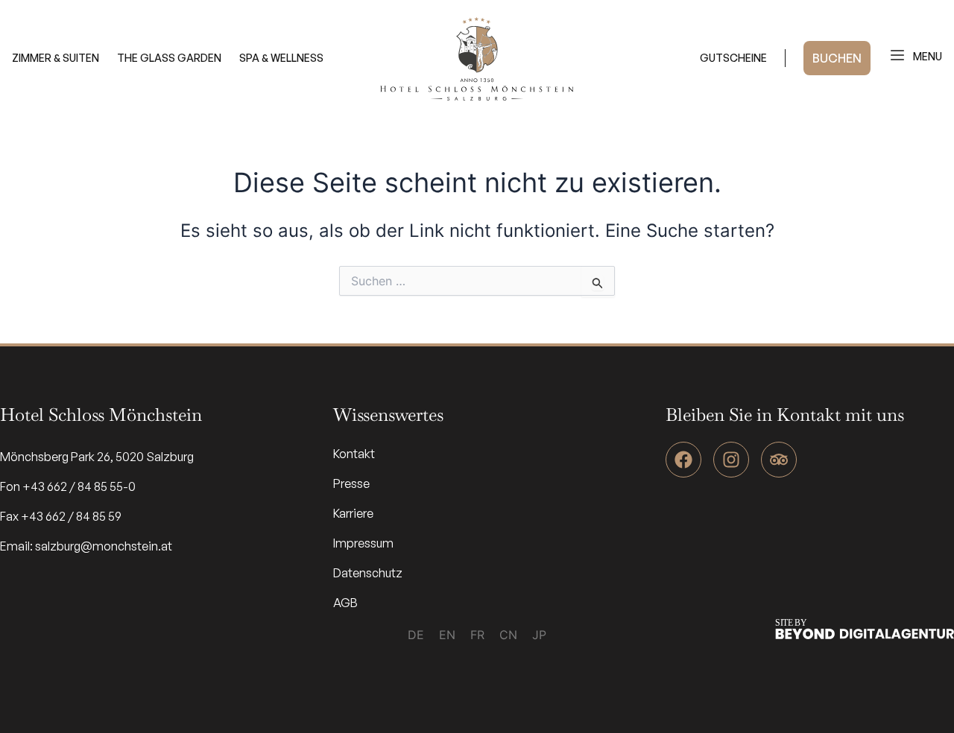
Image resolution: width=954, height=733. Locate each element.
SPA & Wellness (281, 57)
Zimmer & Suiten (55, 57)
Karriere (353, 513)
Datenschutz (367, 572)
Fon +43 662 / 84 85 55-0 (68, 486)
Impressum (363, 543)
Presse (351, 483)
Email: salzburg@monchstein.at (86, 546)
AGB (345, 602)
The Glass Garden (169, 57)
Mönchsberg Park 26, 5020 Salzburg (97, 456)
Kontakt (354, 453)
